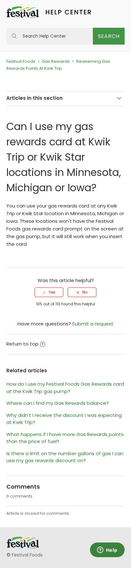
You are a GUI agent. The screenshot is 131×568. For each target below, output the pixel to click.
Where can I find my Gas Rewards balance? (57, 403)
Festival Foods (20, 61)
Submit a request (93, 323)
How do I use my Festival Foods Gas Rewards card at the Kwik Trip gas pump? (65, 388)
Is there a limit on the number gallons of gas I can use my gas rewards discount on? (64, 457)
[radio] (49, 292)
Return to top (22, 343)
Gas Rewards (56, 61)
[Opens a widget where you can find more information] (107, 550)
